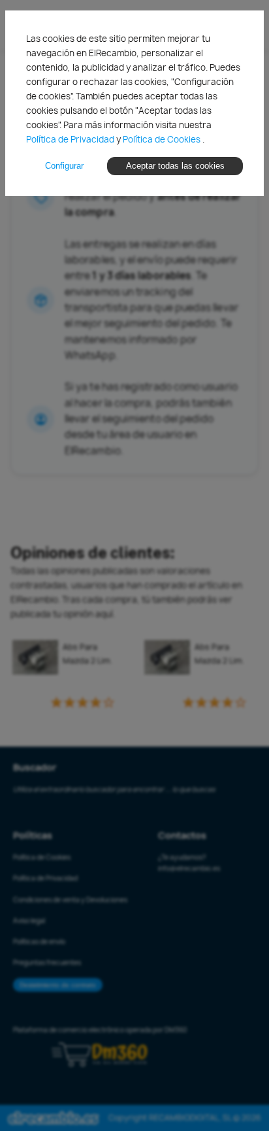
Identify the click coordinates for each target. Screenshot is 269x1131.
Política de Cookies (162, 139)
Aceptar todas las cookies (175, 166)
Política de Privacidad (71, 139)
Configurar (64, 166)
